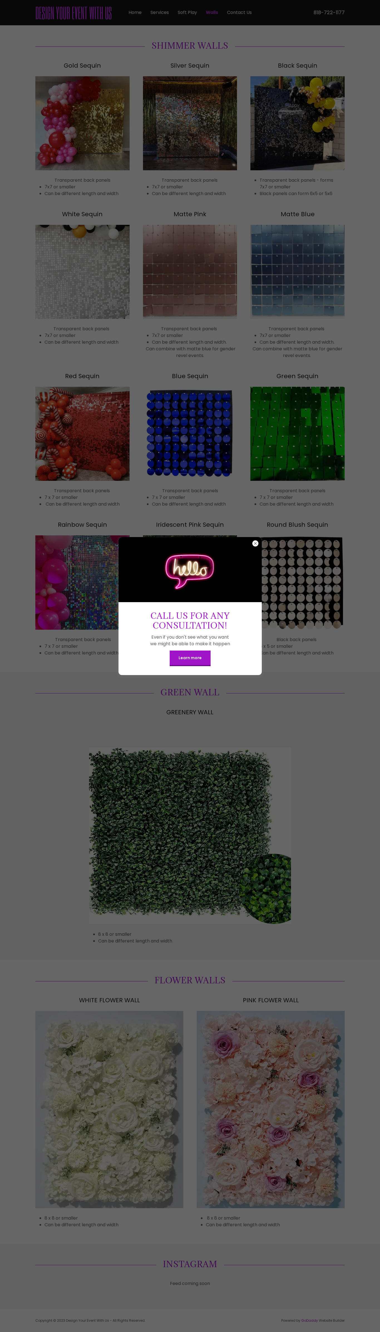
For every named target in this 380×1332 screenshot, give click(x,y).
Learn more (190, 658)
